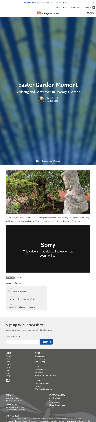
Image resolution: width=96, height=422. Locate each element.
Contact (65, 7)
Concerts (38, 386)
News (8, 370)
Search (57, 7)
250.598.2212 (87, 7)
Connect (19, 278)
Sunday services (40, 356)
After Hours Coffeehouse (43, 389)
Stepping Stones (40, 370)
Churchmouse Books (42, 383)
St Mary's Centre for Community (45, 375)
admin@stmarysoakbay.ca (14, 400)
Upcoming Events (13, 283)
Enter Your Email (13, 337)
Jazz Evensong (40, 362)
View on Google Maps (57, 405)
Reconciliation (39, 372)
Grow (8, 362)
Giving (8, 376)
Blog (38, 161)
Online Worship (40, 359)
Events (8, 367)
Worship (9, 359)
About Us (9, 356)
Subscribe (46, 342)
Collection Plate (75, 7)
